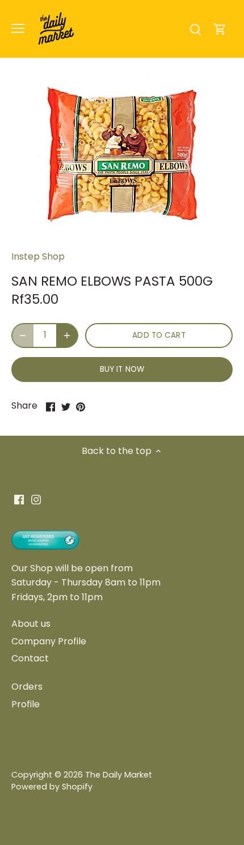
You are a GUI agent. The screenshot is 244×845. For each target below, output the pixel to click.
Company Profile (48, 641)
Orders (27, 686)
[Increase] (67, 335)
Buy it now (122, 369)
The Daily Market (118, 774)
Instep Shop (38, 256)
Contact (30, 658)
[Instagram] (36, 499)
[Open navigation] (17, 28)
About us (31, 623)
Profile (25, 704)
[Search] (195, 28)
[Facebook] (19, 499)
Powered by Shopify (51, 786)
